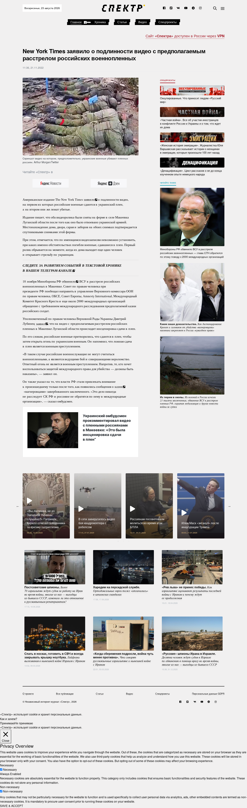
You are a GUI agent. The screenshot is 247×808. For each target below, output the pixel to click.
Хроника (100, 22)
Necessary (10, 769)
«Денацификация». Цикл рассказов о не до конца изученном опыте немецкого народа (191, 172)
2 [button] (123, 541)
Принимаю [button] (7, 723)
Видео (142, 22)
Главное (76, 22)
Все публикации (64, 693)
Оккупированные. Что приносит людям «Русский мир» (190, 100)
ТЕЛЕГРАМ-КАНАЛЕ (56, 270)
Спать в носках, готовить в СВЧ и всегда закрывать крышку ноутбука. (54, 657)
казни (119, 386)
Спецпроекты (167, 22)
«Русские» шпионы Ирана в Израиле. (190, 658)
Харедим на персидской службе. (120, 590)
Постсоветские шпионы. (54, 594)
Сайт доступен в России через (185, 35)
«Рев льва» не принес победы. (191, 592)
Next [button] (229, 506)
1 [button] (118, 541)
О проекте (28, 693)
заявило (89, 199)
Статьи (122, 22)
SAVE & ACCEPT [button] (11, 806)
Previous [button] (18, 506)
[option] (46, 505)
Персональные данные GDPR (208, 693)
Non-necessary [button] (10, 787)
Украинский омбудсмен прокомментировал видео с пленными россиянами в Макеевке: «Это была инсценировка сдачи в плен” (107, 427)
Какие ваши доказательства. (191, 327)
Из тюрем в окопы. (189, 401)
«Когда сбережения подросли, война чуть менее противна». (123, 658)
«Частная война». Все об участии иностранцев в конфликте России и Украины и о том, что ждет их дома (190, 123)
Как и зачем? (8, 719)
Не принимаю (23, 723)
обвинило (69, 281)
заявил (40, 323)
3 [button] (129, 541)
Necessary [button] (7, 765)
